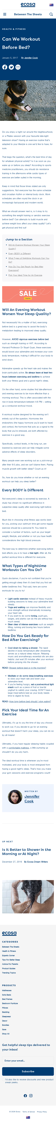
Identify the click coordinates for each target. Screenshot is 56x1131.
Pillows (5, 1008)
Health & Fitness (9, 951)
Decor (4, 1021)
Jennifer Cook (31, 57)
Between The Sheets (28, 14)
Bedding (5, 1012)
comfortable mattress (18, 747)
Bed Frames (7, 999)
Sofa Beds (6, 995)
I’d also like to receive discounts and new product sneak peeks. (29, 1081)
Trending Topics (9, 973)
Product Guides (8, 968)
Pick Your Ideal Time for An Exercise (25, 275)
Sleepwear (6, 1016)
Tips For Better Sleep (11, 960)
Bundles (5, 1025)
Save (4, 1029)
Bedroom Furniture (10, 1003)
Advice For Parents (10, 964)
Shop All (5, 1034)
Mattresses (6, 990)
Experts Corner (8, 955)
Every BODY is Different (19, 253)
